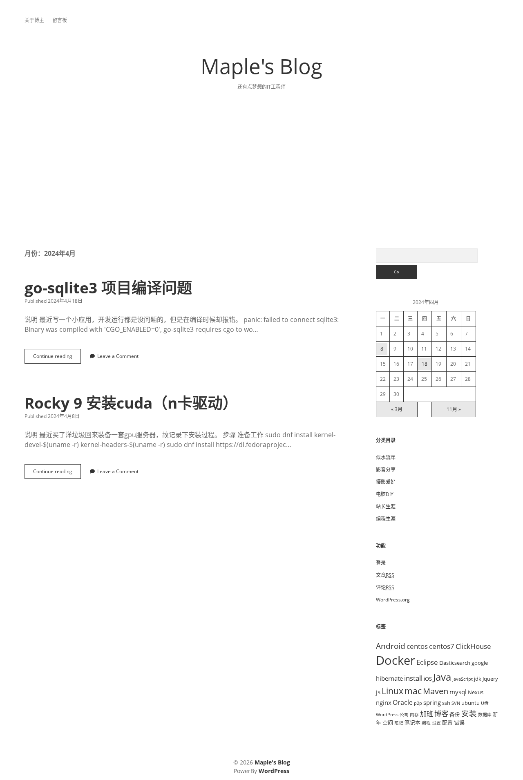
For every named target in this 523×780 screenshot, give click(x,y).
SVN (455, 703)
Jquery (490, 678)
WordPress (387, 714)
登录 (381, 562)
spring (432, 702)
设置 (436, 723)
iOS (428, 678)
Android (390, 646)
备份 (454, 714)
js (378, 692)
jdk (477, 678)
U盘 (485, 703)
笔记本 (412, 722)
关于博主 (34, 20)
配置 (447, 722)
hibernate (389, 678)
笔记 (398, 723)
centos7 (441, 646)
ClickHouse (473, 646)
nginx (383, 702)
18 (424, 363)
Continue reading (55, 358)
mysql (458, 692)
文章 (385, 575)
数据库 (485, 714)
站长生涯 (386, 506)
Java (442, 677)
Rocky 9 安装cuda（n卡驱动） (131, 402)
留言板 (59, 20)
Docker (395, 660)
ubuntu (470, 702)
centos (417, 646)
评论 (385, 587)
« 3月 (396, 409)
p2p (418, 703)
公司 (404, 714)
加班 (426, 713)
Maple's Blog (261, 65)
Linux (392, 691)
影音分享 (386, 469)
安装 (469, 713)
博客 (441, 713)
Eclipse (427, 662)
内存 (414, 714)
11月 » (454, 409)
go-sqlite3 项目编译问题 (108, 287)
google (480, 662)
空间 (387, 722)
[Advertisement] (261, 187)
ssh (446, 702)
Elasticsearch (454, 662)
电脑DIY (384, 494)
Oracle (403, 702)
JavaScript (462, 679)
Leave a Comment (118, 356)
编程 (426, 723)
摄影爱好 (386, 481)
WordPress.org (393, 599)
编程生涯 (386, 518)
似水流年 (386, 457)
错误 (459, 722)
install (413, 678)
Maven (435, 691)
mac (413, 691)
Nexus (475, 692)
